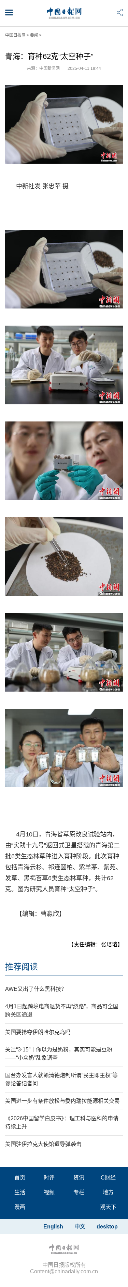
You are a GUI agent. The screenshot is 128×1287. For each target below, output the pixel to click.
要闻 (34, 35)
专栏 (78, 1192)
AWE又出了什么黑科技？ (36, 989)
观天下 (108, 1207)
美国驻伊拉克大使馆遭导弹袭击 (43, 1144)
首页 (19, 1178)
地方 (108, 1192)
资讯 (78, 1178)
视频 (49, 1192)
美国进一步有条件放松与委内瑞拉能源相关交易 (62, 1101)
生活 (19, 1192)
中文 (79, 1226)
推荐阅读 (21, 966)
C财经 (108, 1178)
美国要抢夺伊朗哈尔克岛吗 (38, 1032)
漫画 (19, 1207)
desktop (107, 1226)
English (53, 1226)
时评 (49, 1178)
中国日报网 (15, 35)
